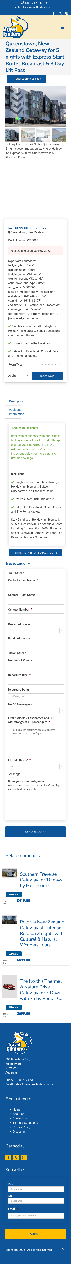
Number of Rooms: (20, 660)
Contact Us (20, 1118)
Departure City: (19, 675)
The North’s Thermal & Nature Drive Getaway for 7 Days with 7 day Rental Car (42, 990)
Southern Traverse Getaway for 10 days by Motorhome (41, 880)
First (11, 1184)
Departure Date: (20, 689)
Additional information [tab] (15, 412)
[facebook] (53, 13)
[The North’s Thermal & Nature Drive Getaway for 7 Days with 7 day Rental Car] (9, 986)
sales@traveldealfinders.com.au (34, 1084)
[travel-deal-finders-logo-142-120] (16, 17)
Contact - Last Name (23, 595)
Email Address (19, 638)
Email (13, 1209)
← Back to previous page (27, 78)
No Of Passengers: (20, 704)
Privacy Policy (22, 1127)
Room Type (15, 364)
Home (16, 1109)
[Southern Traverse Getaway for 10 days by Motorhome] (9, 873)
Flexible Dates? (19, 760)
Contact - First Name (23, 580)
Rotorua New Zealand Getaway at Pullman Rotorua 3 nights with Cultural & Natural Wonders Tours (42, 933)
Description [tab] (15, 401)
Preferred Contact (20, 624)
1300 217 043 (34, 3)
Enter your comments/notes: (27, 781)
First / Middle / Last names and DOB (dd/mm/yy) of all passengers (31, 720)
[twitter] (60, 13)
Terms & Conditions (25, 1123)
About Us (18, 1114)
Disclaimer (19, 1131)
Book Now (47, 375)
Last (10, 1195)
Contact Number (20, 609)
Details (14, 894)
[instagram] (66, 13)
